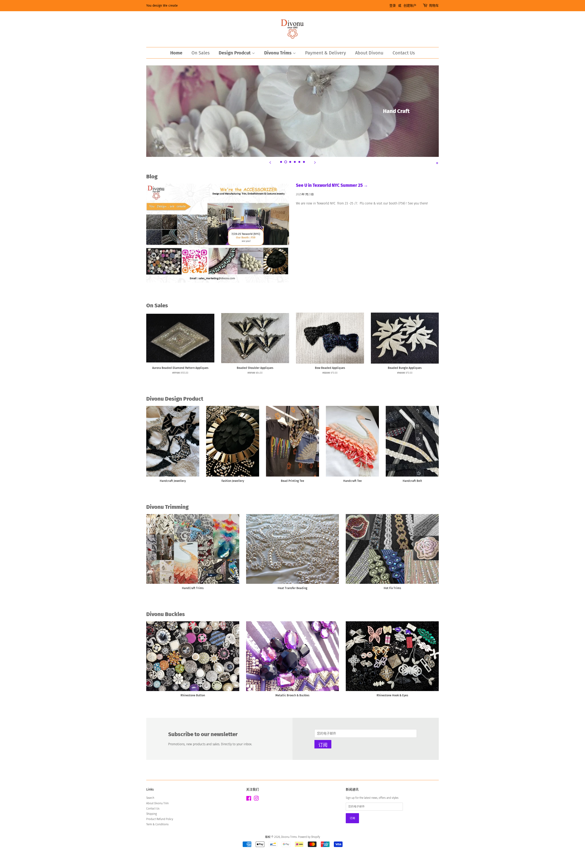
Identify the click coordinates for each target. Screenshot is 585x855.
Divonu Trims (278, 53)
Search (150, 797)
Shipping (151, 813)
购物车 (434, 6)
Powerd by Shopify (309, 837)
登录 (392, 6)
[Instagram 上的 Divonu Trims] (256, 799)
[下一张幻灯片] (315, 163)
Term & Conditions (157, 824)
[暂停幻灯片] (437, 163)
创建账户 (410, 6)
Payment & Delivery (325, 53)
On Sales (200, 53)
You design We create (162, 6)
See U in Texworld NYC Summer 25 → (332, 185)
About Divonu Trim (157, 803)
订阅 (322, 745)
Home (176, 53)
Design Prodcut (235, 53)
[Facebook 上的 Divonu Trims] (248, 799)
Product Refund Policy (159, 819)
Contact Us (404, 53)
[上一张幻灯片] (270, 163)
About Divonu (369, 53)
